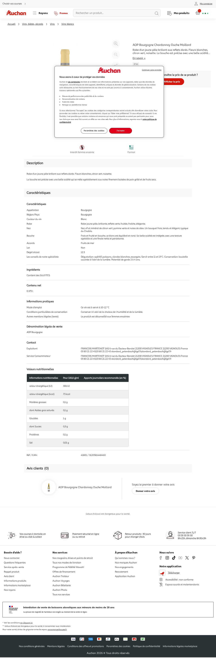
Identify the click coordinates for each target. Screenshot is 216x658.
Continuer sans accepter (151, 70)
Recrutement (121, 571)
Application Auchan (125, 576)
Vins (52, 24)
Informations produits (15, 580)
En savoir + (139, 58)
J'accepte (120, 130)
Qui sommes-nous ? (125, 558)
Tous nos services (61, 594)
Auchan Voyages (61, 580)
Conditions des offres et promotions (85, 646)
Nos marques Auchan (126, 562)
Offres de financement (63, 571)
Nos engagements (124, 567)
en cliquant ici (26, 623)
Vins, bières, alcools (32, 24)
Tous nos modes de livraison (66, 562)
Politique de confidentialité (146, 646)
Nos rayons (9, 590)
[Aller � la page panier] (202, 13)
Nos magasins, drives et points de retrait (72, 558)
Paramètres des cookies (94, 130)
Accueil (11, 24)
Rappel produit (11, 571)
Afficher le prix (172, 81)
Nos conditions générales (32, 646)
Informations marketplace (17, 585)
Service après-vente (14, 567)
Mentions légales (56, 646)
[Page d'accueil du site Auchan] (17, 13)
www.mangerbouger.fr (57, 629)
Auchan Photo (59, 590)
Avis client (9, 576)
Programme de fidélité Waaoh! (68, 567)
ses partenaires (74, 82)
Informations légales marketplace (180, 646)
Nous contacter (12, 558)
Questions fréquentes (15, 562)
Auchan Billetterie (61, 585)
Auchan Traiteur (60, 576)
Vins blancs (67, 24)
